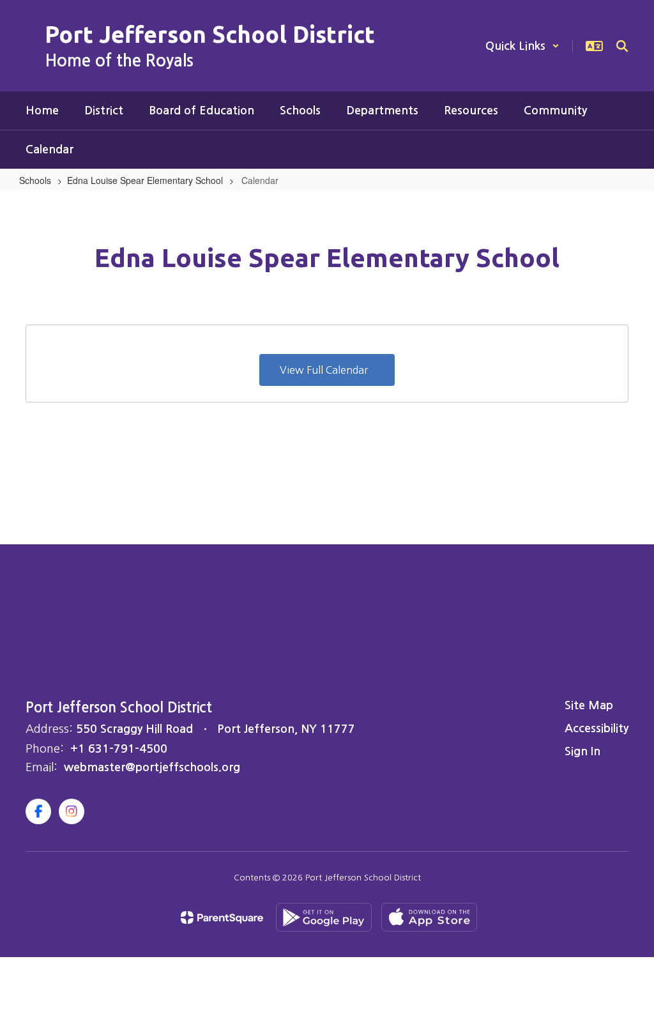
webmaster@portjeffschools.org (152, 767)
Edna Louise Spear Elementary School (145, 180)
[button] (522, 46)
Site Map (589, 705)
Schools (35, 180)
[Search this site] (622, 46)
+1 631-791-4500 (118, 749)
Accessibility (596, 728)
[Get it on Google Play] (324, 917)
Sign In (582, 751)
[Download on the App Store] (429, 917)
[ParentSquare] (222, 917)
